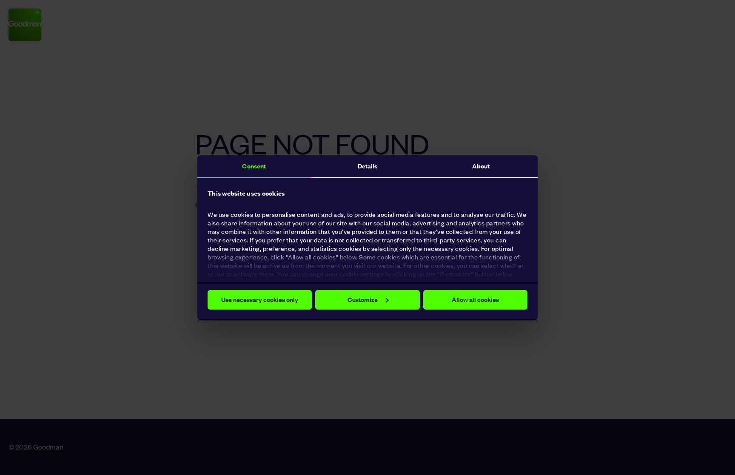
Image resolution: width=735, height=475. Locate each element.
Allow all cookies (475, 300)
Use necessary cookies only (259, 300)
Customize (363, 300)
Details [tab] (368, 166)
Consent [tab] (254, 166)
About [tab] (481, 166)
